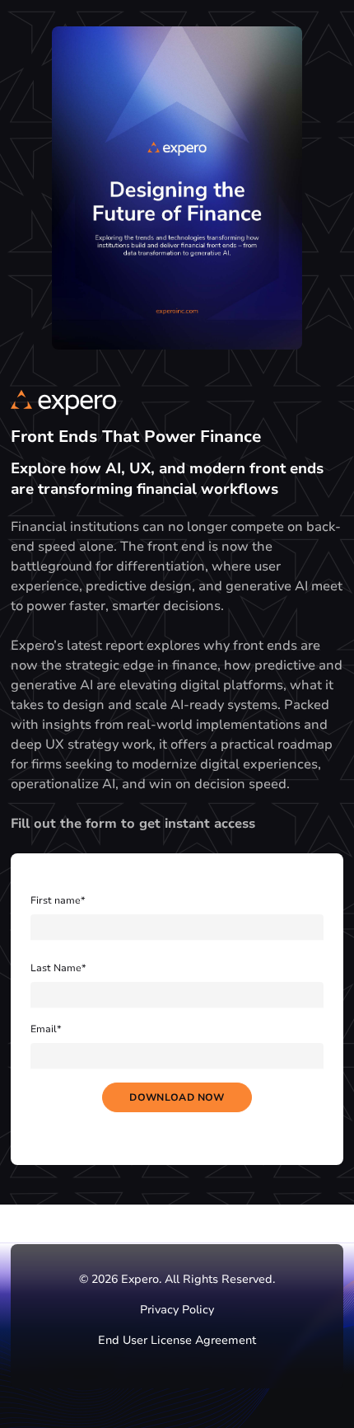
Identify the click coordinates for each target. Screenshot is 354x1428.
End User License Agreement (177, 1340)
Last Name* (58, 968)
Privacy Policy (177, 1310)
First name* (58, 900)
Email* (46, 1029)
